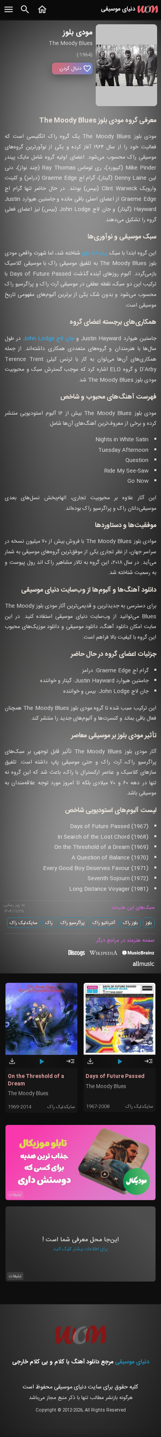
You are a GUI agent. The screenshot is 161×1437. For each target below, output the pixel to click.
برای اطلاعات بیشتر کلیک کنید (80, 1249)
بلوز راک (130, 923)
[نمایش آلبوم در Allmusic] (143, 965)
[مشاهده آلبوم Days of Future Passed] (148, 1065)
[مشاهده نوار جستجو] (25, 14)
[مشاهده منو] (8, 14)
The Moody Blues (28, 1094)
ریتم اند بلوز (94, 253)
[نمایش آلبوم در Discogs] (76, 956)
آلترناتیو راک (104, 923)
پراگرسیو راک (73, 923)
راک (49, 923)
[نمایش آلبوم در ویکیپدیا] (103, 956)
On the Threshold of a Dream (36, 1080)
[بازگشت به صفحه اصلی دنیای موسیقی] (42, 14)
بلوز (149, 923)
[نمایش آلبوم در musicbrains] (138, 954)
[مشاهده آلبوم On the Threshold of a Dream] (70, 1065)
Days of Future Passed (115, 1076)
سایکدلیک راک (24, 923)
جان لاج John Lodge (48, 338)
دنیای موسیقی (132, 1362)
